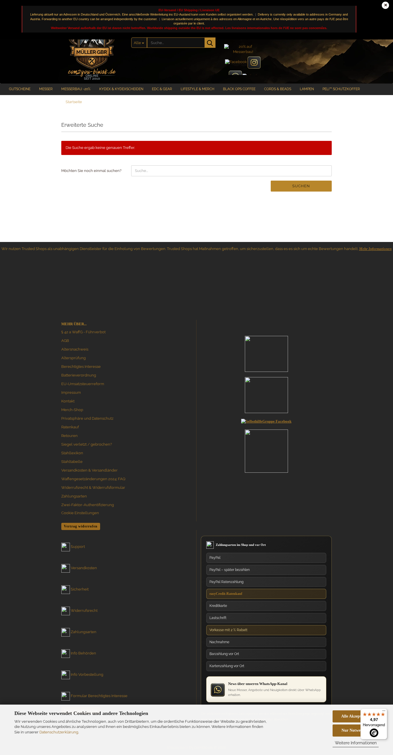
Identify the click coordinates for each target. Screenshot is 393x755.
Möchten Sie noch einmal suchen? (91, 171)
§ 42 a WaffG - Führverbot (83, 332)
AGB (65, 340)
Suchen (301, 186)
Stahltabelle (72, 461)
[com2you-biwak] (92, 50)
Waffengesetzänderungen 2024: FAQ (93, 479)
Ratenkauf (70, 427)
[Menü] (383, 712)
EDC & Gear (162, 89)
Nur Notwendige (356, 730)
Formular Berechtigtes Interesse (99, 696)
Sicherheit (80, 589)
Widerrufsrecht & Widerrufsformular (93, 487)
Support (78, 546)
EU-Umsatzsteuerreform (82, 384)
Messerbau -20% (76, 89)
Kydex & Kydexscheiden (121, 89)
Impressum (71, 392)
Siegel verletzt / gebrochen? (86, 444)
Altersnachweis (74, 349)
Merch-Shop (72, 410)
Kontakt (68, 401)
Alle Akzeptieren (355, 716)
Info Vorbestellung (87, 674)
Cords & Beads (277, 89)
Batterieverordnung (78, 375)
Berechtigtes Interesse (81, 366)
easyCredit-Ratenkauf (225, 594)
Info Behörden (83, 653)
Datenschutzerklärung (58, 732)
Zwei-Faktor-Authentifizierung (87, 505)
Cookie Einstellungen (80, 513)
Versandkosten (84, 568)
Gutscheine (19, 89)
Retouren (69, 436)
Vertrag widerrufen (81, 526)
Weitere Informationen (356, 743)
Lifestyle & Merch (197, 89)
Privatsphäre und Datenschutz (87, 418)
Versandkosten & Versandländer (89, 470)
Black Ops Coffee (239, 89)
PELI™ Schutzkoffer (341, 89)
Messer (46, 89)
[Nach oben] (377, 696)
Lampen (307, 89)
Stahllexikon (72, 453)
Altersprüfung (73, 358)
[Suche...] (210, 43)
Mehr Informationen (375, 249)
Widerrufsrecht (84, 610)
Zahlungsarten (74, 496)
